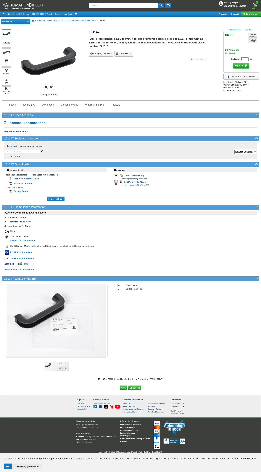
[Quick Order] (76, 14)
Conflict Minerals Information (19, 269)
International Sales (129, 412)
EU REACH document (21, 252)
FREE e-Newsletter (127, 427)
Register (236, 3)
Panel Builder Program (156, 403)
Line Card (68, 14)
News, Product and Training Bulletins (135, 439)
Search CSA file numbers (22, 240)
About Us (126, 403)
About (49, 14)
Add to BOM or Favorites (242, 76)
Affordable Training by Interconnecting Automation (96, 436)
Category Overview (102, 53)
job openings (92, 427)
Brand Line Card (128, 406)
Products (223, 14)
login (15, 146)
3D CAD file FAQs (143, 185)
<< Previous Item (234, 30)
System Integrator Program (133, 409)
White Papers (125, 436)
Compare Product (50, 94)
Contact (58, 14)
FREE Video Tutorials (84, 442)
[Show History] (168, 5)
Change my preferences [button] (27, 466)
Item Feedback (55, 199)
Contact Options (177, 403)
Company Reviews (155, 409)
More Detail (230, 53)
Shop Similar (125, 53)
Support (235, 14)
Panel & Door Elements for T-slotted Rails (79, 21)
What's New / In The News (130, 425)
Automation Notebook (129, 430)
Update (239, 65)
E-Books (123, 441)
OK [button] (7, 466)
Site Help (151, 406)
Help (56, 175)
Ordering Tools (250, 14)
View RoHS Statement (23, 258)
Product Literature (127, 433)
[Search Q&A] (42, 151)
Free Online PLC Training (86, 439)
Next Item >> (250, 30)
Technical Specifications (25, 122)
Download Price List (156, 412)
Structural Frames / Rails (48, 21)
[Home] (4, 14)
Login (227, 3)
